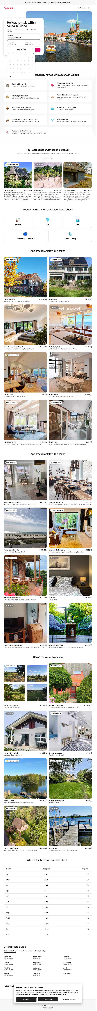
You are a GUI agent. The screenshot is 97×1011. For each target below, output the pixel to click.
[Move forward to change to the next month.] (32, 49)
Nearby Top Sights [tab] (41, 951)
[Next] (51, 158)
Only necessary (48, 999)
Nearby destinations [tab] (10, 951)
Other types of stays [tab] (25, 951)
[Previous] (44, 158)
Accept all (26, 999)
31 (10, 76)
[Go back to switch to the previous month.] (10, 49)
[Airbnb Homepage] (8, 8)
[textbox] (15, 44)
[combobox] (23, 37)
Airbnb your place (84, 8)
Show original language (63, 2)
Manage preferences (69, 999)
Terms (51, 1008)
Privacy (45, 1008)
